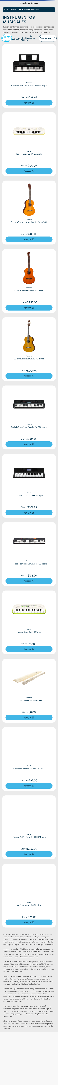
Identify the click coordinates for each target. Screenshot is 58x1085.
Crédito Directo (25, 39)
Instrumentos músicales (29, 10)
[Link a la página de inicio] (6, 9)
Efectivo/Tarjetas (18, 39)
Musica (13, 10)
